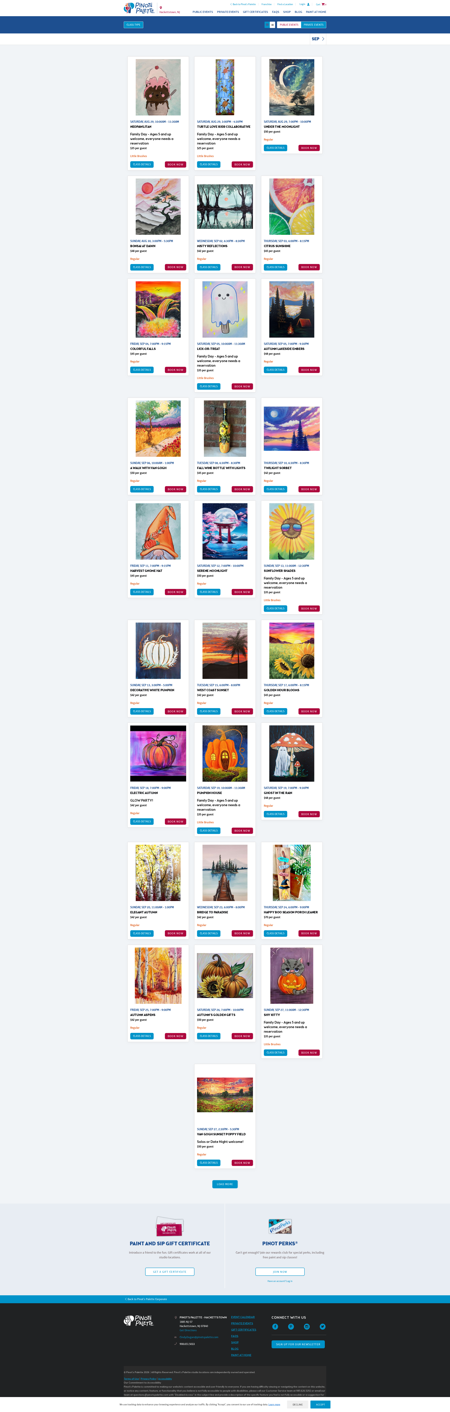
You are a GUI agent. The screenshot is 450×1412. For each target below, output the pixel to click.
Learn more (274, 1404)
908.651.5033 (187, 1344)
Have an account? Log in (280, 1281)
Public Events (203, 12)
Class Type (133, 24)
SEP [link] (316, 39)
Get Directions (188, 1330)
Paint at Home (316, 12)
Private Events (228, 12)
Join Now (280, 1271)
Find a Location (285, 4)
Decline (298, 1404)
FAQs (275, 12)
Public (289, 24)
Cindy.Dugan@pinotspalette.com (199, 1337)
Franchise (267, 4)
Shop (287, 12)
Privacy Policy (148, 1379)
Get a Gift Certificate (170, 1271)
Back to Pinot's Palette (244, 4)
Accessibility (165, 1379)
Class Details (142, 164)
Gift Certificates (255, 12)
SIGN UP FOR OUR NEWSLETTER (298, 1344)
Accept (320, 1404)
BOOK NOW (175, 164)
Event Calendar (243, 1317)
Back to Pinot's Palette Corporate (147, 1299)
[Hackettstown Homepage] (139, 8)
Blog (298, 12)
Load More (225, 1184)
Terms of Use (131, 1379)
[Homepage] (149, 1321)
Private (313, 24)
